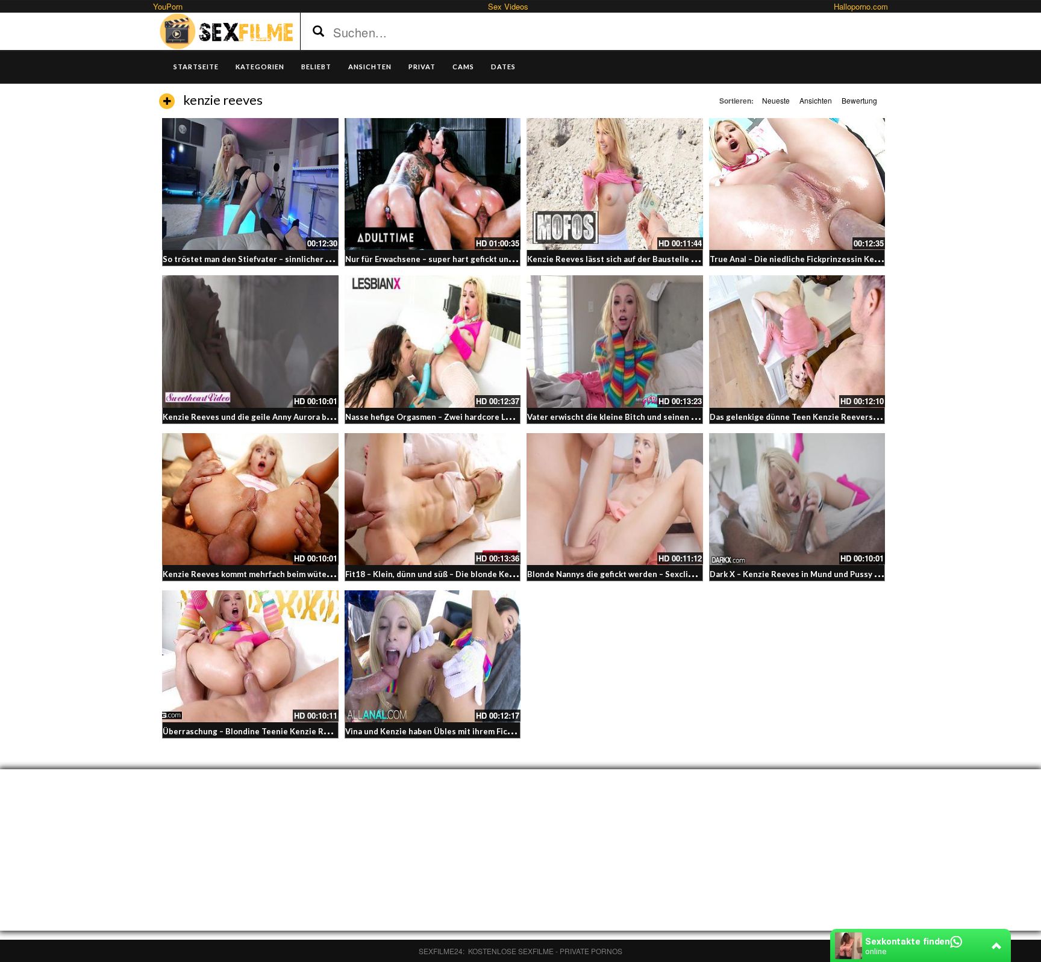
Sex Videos (508, 6)
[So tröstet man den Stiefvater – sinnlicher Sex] (250, 184)
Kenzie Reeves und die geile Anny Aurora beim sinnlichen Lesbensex (294, 417)
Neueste (776, 100)
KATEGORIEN (260, 66)
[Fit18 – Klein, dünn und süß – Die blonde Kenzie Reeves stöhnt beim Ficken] (433, 499)
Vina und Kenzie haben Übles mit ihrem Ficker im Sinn (447, 731)
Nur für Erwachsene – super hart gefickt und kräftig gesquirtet (464, 259)
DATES (503, 66)
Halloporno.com (861, 6)
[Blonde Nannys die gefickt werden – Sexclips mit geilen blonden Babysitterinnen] (615, 499)
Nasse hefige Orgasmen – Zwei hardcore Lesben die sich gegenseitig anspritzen (498, 417)
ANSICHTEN (370, 66)
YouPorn (168, 6)
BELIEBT (316, 66)
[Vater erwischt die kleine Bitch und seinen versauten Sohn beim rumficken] (615, 341)
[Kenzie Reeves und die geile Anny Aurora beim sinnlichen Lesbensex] (250, 341)
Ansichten (815, 100)
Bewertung (859, 100)
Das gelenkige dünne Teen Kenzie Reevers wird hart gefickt (824, 417)
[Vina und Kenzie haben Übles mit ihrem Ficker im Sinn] (433, 656)
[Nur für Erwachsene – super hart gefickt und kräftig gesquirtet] (433, 184)
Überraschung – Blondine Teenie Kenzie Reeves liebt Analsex (280, 731)
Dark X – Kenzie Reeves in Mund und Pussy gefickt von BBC (822, 574)
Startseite (196, 66)
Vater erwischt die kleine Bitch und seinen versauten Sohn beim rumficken (669, 417)
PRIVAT (422, 66)
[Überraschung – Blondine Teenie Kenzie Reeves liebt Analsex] (250, 656)
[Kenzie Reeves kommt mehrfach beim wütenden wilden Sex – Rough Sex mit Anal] (250, 499)
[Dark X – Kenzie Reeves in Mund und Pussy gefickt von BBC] (797, 499)
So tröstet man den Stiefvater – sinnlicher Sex (251, 259)
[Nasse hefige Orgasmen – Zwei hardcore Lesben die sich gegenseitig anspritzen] (433, 341)
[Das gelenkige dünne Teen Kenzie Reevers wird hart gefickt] (797, 341)
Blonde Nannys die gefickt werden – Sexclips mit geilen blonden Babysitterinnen (681, 574)
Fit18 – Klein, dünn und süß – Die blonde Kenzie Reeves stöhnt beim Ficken (487, 574)
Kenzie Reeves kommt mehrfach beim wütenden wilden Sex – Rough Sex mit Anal (316, 574)
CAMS (463, 66)
